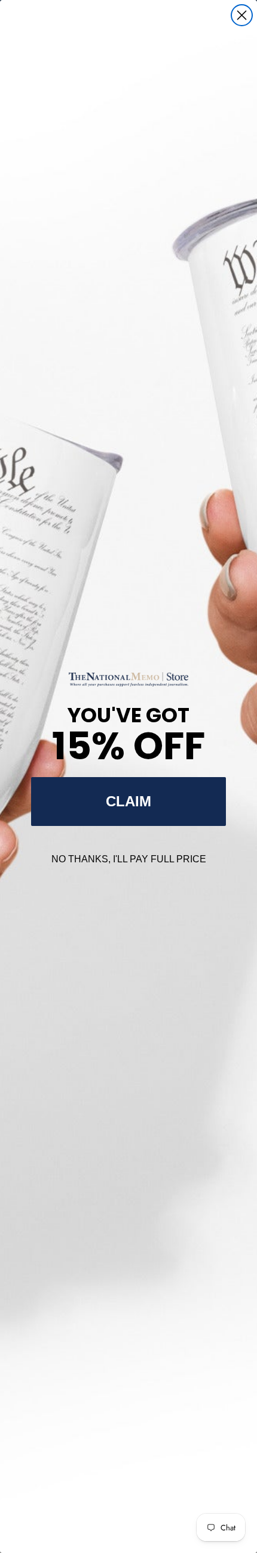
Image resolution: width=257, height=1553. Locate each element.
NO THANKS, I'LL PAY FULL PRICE (128, 859)
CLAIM (128, 801)
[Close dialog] (241, 15)
